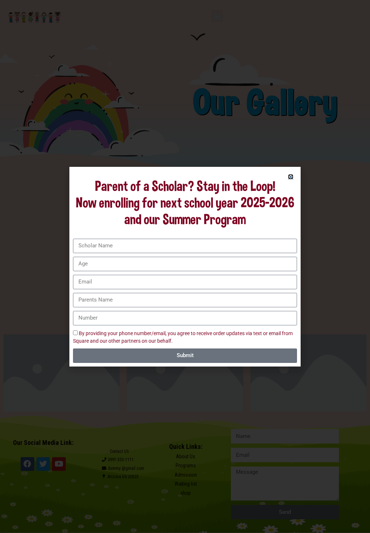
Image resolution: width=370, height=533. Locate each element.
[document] (185, 266)
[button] (290, 176)
